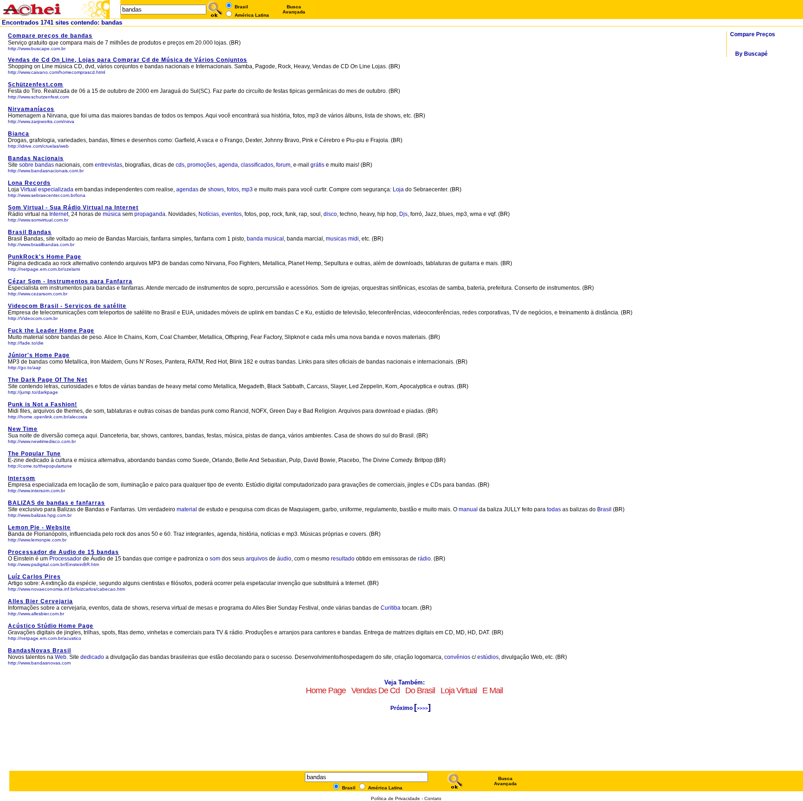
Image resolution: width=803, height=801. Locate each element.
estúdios (488, 657)
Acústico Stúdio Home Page (50, 626)
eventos (232, 214)
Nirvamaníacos (31, 109)
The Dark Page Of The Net (47, 380)
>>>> (422, 708)
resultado (343, 558)
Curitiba (391, 608)
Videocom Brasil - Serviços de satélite (67, 306)
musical (274, 238)
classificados (257, 165)
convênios (457, 657)
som (215, 558)
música (112, 214)
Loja (398, 189)
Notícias (208, 214)
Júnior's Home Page (39, 355)
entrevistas (108, 165)
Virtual (28, 189)
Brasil (604, 509)
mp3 (247, 189)
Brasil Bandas (30, 232)
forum (283, 165)
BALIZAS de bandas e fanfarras (56, 503)
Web (60, 657)
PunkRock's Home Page (44, 257)
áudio (284, 558)
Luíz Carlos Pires (34, 576)
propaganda (149, 214)
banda (255, 238)
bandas (44, 165)
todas (554, 509)
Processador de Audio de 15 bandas (63, 552)
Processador (65, 558)
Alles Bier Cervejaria (40, 601)
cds (180, 165)
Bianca (18, 133)
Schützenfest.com (35, 84)
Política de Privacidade (395, 798)
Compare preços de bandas (50, 36)
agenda (228, 165)
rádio (424, 558)
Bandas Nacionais (36, 158)
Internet (58, 214)
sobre (26, 165)
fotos (233, 189)
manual (468, 509)
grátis (317, 165)
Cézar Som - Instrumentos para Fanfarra (70, 281)
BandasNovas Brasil (39, 650)
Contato (432, 798)
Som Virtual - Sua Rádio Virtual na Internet (73, 207)
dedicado (92, 657)
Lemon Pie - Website (39, 527)
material (187, 509)
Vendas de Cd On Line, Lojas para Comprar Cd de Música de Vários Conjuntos (127, 60)
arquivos (257, 558)
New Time (23, 429)
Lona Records (29, 183)
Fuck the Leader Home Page (51, 330)
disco (330, 214)
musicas (336, 238)
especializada (55, 189)
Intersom (21, 478)
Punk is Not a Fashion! (42, 404)
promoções (201, 165)
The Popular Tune (34, 453)
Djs (403, 214)
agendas (187, 189)
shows (216, 189)
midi (353, 238)
